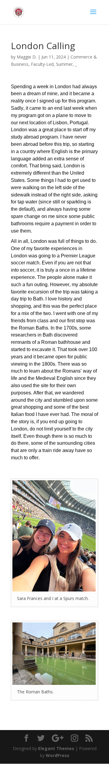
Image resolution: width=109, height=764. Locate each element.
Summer (64, 64)
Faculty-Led (42, 64)
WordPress (57, 755)
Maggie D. (27, 57)
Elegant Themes (56, 748)
